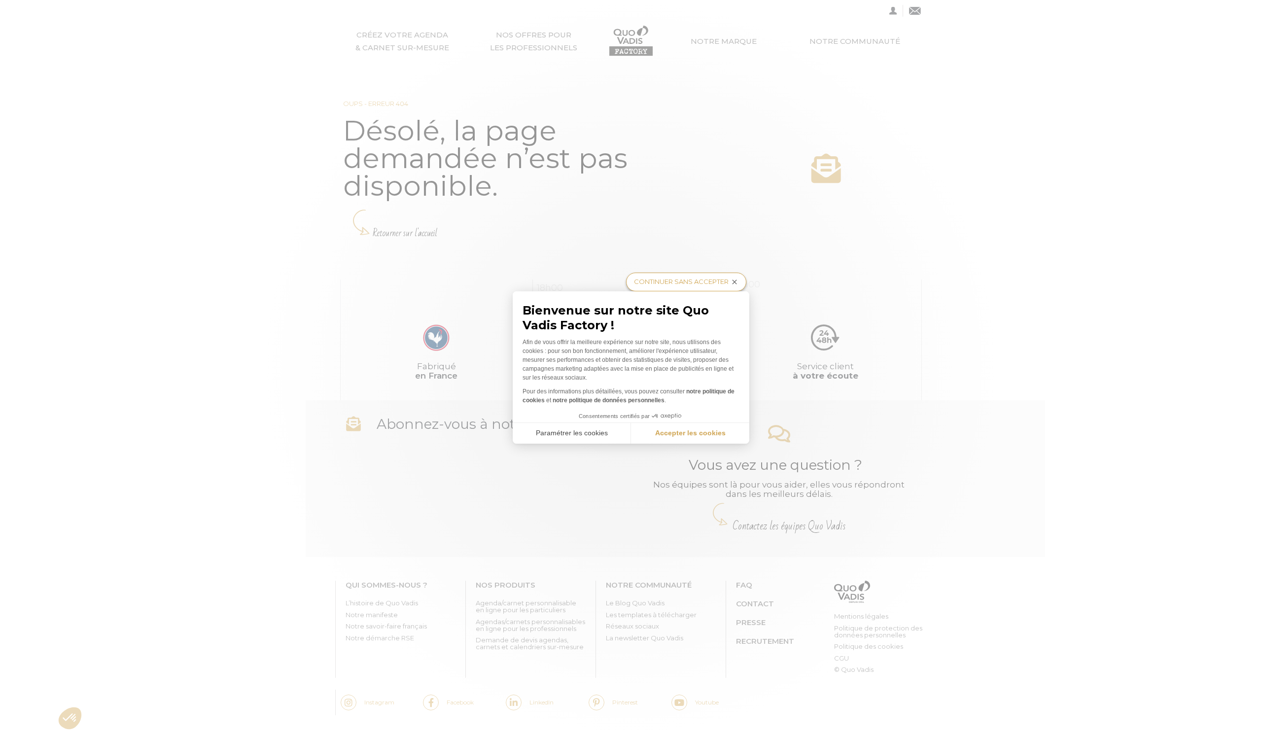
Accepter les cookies (690, 433)
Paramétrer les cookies (572, 433)
